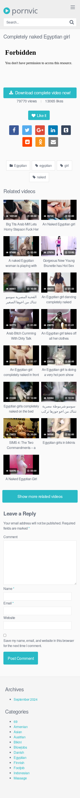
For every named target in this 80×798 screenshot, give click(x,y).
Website (9, 617)
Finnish (19, 762)
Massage (20, 778)
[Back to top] (72, 788)
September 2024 (25, 699)
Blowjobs (20, 747)
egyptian (45, 165)
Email (8, 603)
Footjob (19, 767)
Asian (18, 731)
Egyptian (20, 165)
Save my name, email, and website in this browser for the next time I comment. (38, 643)
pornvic (24, 11)
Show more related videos (40, 496)
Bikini (18, 742)
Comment (10, 536)
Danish (19, 752)
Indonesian (21, 772)
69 (15, 721)
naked (41, 177)
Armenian (21, 726)
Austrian (19, 736)
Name (8, 588)
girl (66, 165)
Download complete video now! (42, 92)
